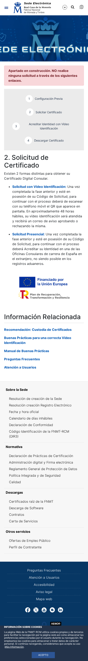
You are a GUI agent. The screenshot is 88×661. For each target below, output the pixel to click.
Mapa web (44, 599)
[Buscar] (73, 7)
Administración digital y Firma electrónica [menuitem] (41, 462)
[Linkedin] (60, 610)
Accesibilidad (44, 585)
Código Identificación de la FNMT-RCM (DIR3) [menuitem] (39, 433)
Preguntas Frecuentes (22, 359)
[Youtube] (44, 610)
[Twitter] (35, 610)
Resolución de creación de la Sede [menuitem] (35, 399)
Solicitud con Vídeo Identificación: (39, 187)
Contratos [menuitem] (16, 514)
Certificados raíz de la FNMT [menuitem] (31, 501)
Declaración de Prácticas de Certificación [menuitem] (41, 456)
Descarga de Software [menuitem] (26, 508)
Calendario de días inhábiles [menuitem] (30, 418)
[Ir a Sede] (31, 8)
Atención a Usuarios (20, 367)
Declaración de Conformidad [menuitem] (31, 425)
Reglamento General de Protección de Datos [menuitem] (43, 469)
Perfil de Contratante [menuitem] (25, 547)
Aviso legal (44, 592)
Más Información (14, 646)
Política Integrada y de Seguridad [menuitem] (35, 475)
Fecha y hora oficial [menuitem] (24, 412)
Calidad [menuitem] (15, 482)
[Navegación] (6, 7)
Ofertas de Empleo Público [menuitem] (29, 541)
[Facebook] (27, 610)
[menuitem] (44, 389)
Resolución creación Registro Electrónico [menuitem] (40, 405)
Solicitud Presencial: (28, 234)
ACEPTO (43, 654)
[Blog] (52, 610)
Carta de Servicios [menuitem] (23, 521)
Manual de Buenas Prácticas (26, 351)
